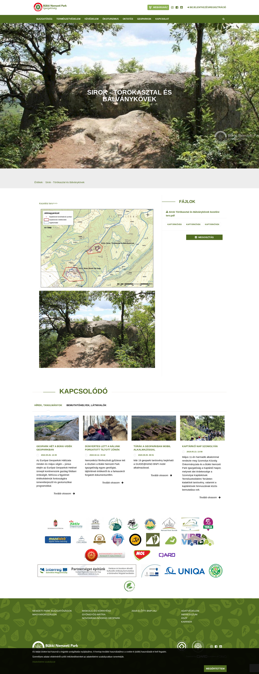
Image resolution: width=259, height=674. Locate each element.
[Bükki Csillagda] (81, 539)
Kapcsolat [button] (162, 19)
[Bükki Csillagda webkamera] (184, 6)
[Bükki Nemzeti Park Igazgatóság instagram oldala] (172, 7)
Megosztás (206, 237)
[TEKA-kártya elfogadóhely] (208, 524)
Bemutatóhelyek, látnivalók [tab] (86, 405)
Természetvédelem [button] (68, 19)
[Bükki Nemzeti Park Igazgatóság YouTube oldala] (181, 7)
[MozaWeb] (58, 539)
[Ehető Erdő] (129, 586)
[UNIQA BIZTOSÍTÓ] (184, 570)
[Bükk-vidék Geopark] (118, 539)
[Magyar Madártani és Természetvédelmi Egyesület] (133, 524)
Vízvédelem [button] (91, 19)
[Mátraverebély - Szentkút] (104, 555)
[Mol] (142, 555)
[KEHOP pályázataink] (150, 570)
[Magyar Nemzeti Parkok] (95, 524)
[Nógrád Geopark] (115, 524)
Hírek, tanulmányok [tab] (48, 405)
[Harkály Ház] (153, 539)
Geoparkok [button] (144, 19)
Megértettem (215, 668)
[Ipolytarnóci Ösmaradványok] (99, 539)
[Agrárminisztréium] (55, 524)
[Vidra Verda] (197, 540)
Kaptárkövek (174, 224)
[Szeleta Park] (135, 539)
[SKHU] (87, 570)
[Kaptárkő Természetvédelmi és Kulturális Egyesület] (150, 524)
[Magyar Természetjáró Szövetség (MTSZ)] (215, 570)
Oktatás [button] (128, 19)
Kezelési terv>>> (48, 203)
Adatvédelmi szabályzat (43, 662)
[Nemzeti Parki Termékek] (169, 524)
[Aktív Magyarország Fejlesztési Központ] (75, 524)
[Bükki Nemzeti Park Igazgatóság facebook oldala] (177, 7)
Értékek (38, 182)
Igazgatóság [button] (44, 19)
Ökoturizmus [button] (111, 19)
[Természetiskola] (190, 524)
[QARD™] (167, 555)
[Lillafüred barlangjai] (170, 539)
